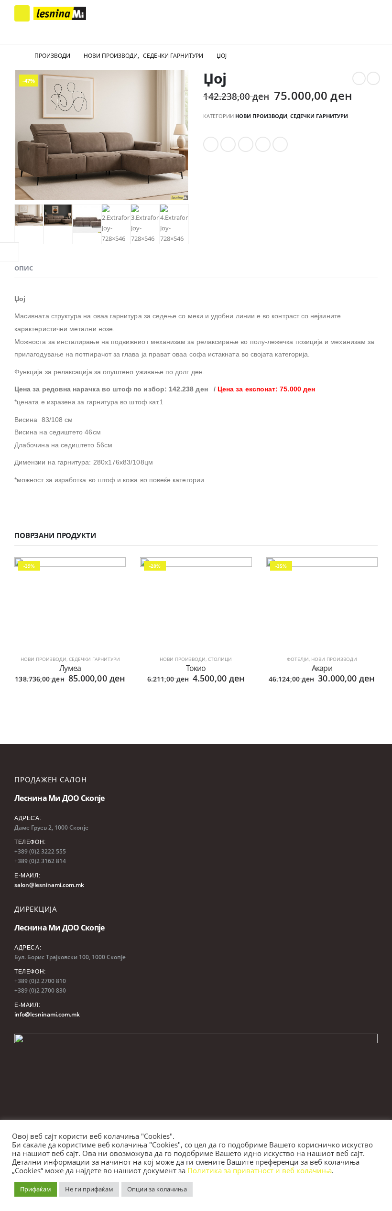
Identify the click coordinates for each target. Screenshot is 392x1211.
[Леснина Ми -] (59, 14)
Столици (220, 659)
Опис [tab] (23, 268)
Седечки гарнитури (319, 115)
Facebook (210, 144)
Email (280, 144)
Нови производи (261, 115)
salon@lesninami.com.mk (49, 885)
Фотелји (298, 659)
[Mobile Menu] (22, 13)
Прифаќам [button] (35, 1189)
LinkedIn (245, 144)
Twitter (228, 144)
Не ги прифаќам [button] (89, 1189)
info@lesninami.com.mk (47, 1014)
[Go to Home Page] (17, 56)
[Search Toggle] (364, 13)
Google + (263, 144)
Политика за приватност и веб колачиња (259, 1170)
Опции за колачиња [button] (157, 1189)
